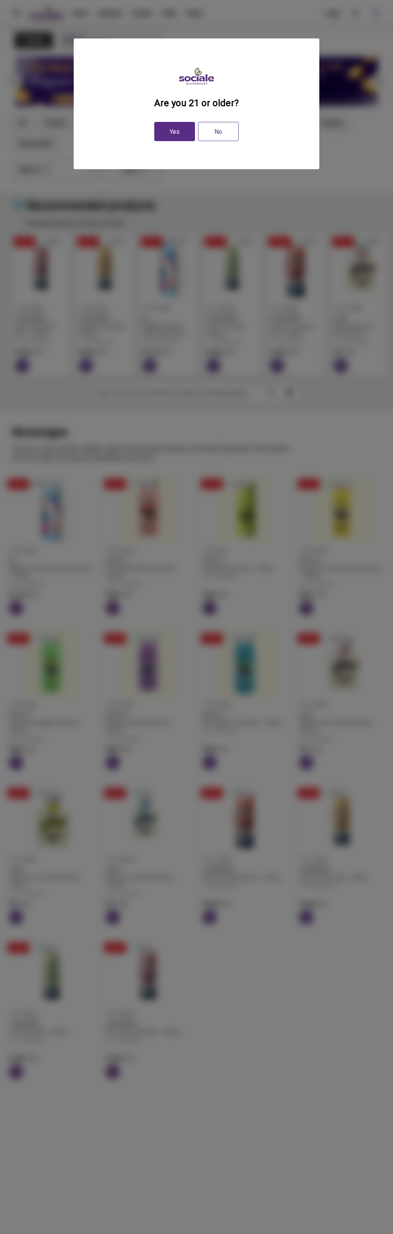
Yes (175, 131)
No (218, 131)
